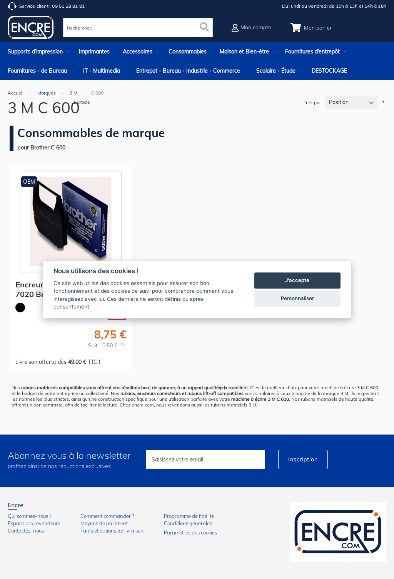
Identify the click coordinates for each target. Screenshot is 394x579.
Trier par (312, 102)
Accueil (16, 93)
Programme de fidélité (189, 516)
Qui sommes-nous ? (30, 516)
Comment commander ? (107, 516)
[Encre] (338, 532)
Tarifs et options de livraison (112, 531)
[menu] (197, 61)
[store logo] (31, 29)
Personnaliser (297, 298)
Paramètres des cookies (190, 532)
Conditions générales (188, 523)
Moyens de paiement (104, 523)
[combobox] (137, 27)
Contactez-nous (26, 531)
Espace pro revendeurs (34, 523)
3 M (74, 93)
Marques (47, 93)
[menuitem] (36, 51)
